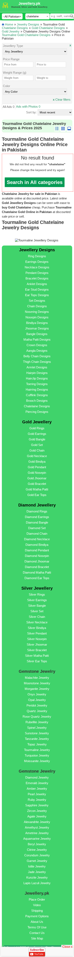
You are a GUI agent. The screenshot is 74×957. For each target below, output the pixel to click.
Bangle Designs (36, 334)
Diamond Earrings (37, 517)
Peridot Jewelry (37, 705)
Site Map (37, 938)
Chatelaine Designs (15, 28)
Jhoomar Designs (37, 328)
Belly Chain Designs (37, 356)
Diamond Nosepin (37, 556)
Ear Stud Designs (37, 289)
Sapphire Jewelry (37, 805)
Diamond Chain (37, 533)
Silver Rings (37, 594)
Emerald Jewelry (37, 783)
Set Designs (37, 300)
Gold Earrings (37, 433)
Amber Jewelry (37, 788)
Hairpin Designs (37, 373)
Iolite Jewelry (37, 866)
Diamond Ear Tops (36, 578)
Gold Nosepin (37, 472)
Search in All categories (34, 182)
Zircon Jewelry (37, 811)
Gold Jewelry (11, 31)
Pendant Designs (37, 273)
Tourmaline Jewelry (37, 750)
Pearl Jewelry (37, 794)
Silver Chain (37, 616)
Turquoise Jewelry (37, 755)
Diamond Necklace (37, 539)
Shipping (37, 910)
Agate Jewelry (36, 816)
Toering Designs (37, 384)
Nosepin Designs (37, 317)
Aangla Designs (36, 350)
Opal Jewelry (37, 700)
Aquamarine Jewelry (37, 838)
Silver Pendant (37, 633)
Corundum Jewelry (37, 855)
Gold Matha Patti (37, 489)
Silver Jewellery (37, 588)
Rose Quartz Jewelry (37, 716)
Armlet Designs (37, 367)
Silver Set (36, 611)
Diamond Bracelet (37, 567)
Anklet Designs (37, 284)
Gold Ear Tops (36, 495)
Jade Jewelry (37, 872)
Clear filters (62, 99)
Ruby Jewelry (37, 799)
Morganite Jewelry (37, 688)
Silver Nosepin (37, 639)
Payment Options (37, 916)
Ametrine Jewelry (37, 833)
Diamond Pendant (37, 550)
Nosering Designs (37, 311)
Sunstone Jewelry (37, 733)
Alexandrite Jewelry (37, 822)
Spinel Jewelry (37, 727)
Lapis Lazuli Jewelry (37, 883)
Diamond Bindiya (36, 544)
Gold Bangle (37, 439)
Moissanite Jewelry (37, 761)
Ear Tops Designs (37, 295)
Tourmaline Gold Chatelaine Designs (26, 35)
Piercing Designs (36, 411)
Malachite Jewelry (37, 677)
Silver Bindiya (37, 628)
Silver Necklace (36, 622)
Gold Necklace (37, 456)
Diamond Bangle (37, 522)
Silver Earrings (37, 600)
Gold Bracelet (37, 483)
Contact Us (37, 933)
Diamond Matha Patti (37, 572)
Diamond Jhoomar (36, 561)
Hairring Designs (37, 389)
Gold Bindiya (36, 461)
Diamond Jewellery (37, 505)
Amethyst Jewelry (37, 827)
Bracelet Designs (37, 278)
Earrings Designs (37, 261)
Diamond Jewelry (37, 777)
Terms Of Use (37, 927)
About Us (37, 921)
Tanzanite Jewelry (37, 738)
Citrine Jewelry (37, 849)
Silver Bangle (37, 605)
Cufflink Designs (37, 395)
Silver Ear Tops (37, 661)
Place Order (37, 899)
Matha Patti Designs (37, 339)
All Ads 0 (8, 106)
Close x (67, 946)
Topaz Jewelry (37, 744)
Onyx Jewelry (37, 694)
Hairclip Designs (37, 378)
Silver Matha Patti (37, 655)
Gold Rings (36, 428)
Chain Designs (37, 306)
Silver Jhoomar (37, 644)
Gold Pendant (37, 467)
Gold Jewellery (37, 422)
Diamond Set (37, 528)
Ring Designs (37, 256)
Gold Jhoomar (36, 478)
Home (9, 24)
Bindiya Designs (37, 323)
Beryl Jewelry (37, 844)
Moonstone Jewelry (37, 683)
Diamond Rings (37, 511)
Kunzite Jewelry (37, 877)
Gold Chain (36, 450)
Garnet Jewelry (37, 861)
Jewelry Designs (28, 24)
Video (37, 905)
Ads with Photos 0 (28, 106)
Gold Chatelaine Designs (48, 28)
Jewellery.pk (29, 3)
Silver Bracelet (37, 650)
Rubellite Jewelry (36, 722)
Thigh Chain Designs (37, 361)
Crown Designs (37, 345)
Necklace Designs (37, 267)
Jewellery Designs (37, 250)
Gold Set (37, 445)
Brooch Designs (37, 400)
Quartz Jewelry (37, 711)
